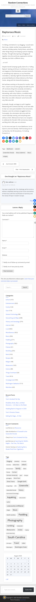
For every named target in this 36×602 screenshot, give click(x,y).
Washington (9, 547)
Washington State (21, 547)
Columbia (8, 464)
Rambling (8, 351)
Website (4, 255)
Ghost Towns (11, 481)
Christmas (23, 461)
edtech (24, 465)
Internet (8, 325)
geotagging (8, 478)
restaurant (20, 526)
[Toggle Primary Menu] (18, 11)
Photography (10, 343)
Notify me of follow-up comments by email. (17, 262)
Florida (8, 472)
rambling (10, 526)
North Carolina (11, 515)
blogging (9, 461)
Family (8, 307)
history (21, 490)
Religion (8, 362)
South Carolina (16, 537)
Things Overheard (11, 372)
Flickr (24, 468)
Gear (7, 310)
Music (6, 39)
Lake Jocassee (22, 497)
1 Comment (22, 36)
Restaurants (9, 365)
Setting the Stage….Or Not (13, 416)
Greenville (23, 485)
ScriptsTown (23, 600)
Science (8, 369)
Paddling (8, 340)
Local (7, 329)
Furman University (12, 475)
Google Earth (22, 481)
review (20, 530)
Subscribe (28, 590)
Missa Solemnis (20, 152)
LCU (8, 502)
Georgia (26, 475)
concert (17, 149)
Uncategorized (10, 380)
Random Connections (18, 2)
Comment (5, 219)
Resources (18, 428)
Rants (7, 354)
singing (5, 156)
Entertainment (10, 303)
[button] (3, 138)
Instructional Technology (12, 493)
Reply (31, 201)
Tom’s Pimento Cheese (12, 412)
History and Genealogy (12, 321)
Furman (14, 472)
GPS (15, 486)
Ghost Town (17, 478)
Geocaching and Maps (12, 318)
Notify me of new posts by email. (14, 266)
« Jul (7, 579)
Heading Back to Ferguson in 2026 (16, 409)
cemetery (16, 461)
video (23, 543)
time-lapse (9, 543)
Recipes (8, 358)
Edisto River (16, 464)
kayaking (11, 497)
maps (8, 510)
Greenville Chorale (8, 152)
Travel (7, 376)
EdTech (8, 300)
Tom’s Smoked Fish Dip (13, 399)
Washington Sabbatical (12, 383)
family (18, 468)
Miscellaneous (10, 332)
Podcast (8, 347)
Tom (15, 36)
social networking (10, 533)
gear (21, 475)
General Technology (12, 314)
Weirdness (9, 387)
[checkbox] (4, 597)
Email (4, 248)
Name (4, 240)
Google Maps (9, 486)
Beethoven (10, 149)
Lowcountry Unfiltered (15, 506)
